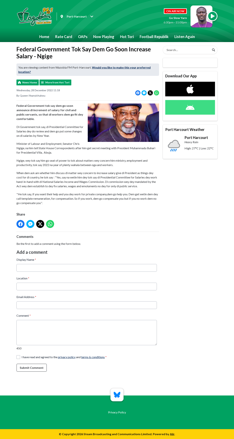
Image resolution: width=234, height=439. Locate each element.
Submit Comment (32, 367)
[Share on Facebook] (137, 92)
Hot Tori (127, 36)
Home (44, 36)
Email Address (26, 297)
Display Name (26, 259)
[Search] (213, 50)
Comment (23, 315)
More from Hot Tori (57, 82)
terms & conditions (93, 357)
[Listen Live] (212, 16)
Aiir (172, 434)
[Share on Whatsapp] (156, 92)
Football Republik (154, 36)
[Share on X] (150, 92)
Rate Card (63, 36)
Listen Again (184, 36)
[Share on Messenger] (144, 92)
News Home (29, 82)
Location (22, 278)
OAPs (82, 36)
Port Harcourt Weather (185, 129)
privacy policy (67, 357)
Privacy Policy (117, 412)
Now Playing (103, 36)
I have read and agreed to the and (64, 357)
